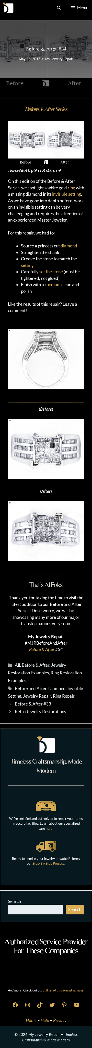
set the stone (51, 271)
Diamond (57, 688)
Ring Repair (64, 696)
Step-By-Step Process (48, 863)
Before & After (41, 649)
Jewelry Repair (37, 696)
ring (71, 187)
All (17, 665)
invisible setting (66, 194)
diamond (69, 245)
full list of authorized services (63, 990)
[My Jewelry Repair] (8, 7)
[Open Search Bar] (59, 7)
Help (45, 1020)
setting (27, 265)
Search (14, 901)
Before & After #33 (33, 704)
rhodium (53, 284)
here (49, 828)
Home (31, 1020)
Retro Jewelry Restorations (40, 711)
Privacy (59, 1020)
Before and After (31, 688)
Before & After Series (46, 109)
